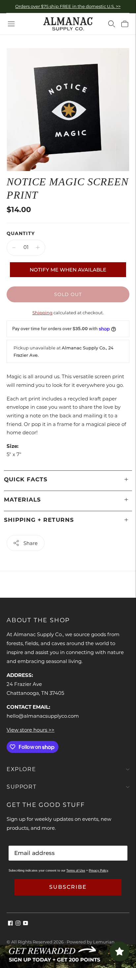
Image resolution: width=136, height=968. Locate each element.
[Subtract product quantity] (14, 247)
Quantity (21, 233)
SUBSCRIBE (68, 887)
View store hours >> (30, 730)
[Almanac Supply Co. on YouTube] (25, 924)
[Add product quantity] (38, 247)
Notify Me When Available (68, 270)
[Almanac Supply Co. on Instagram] (18, 924)
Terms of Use (75, 870)
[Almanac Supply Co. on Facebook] (10, 924)
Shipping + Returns (39, 519)
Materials (22, 499)
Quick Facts (26, 479)
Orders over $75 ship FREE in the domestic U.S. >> (67, 6)
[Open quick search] (111, 24)
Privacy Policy (98, 870)
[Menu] (11, 24)
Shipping (42, 312)
